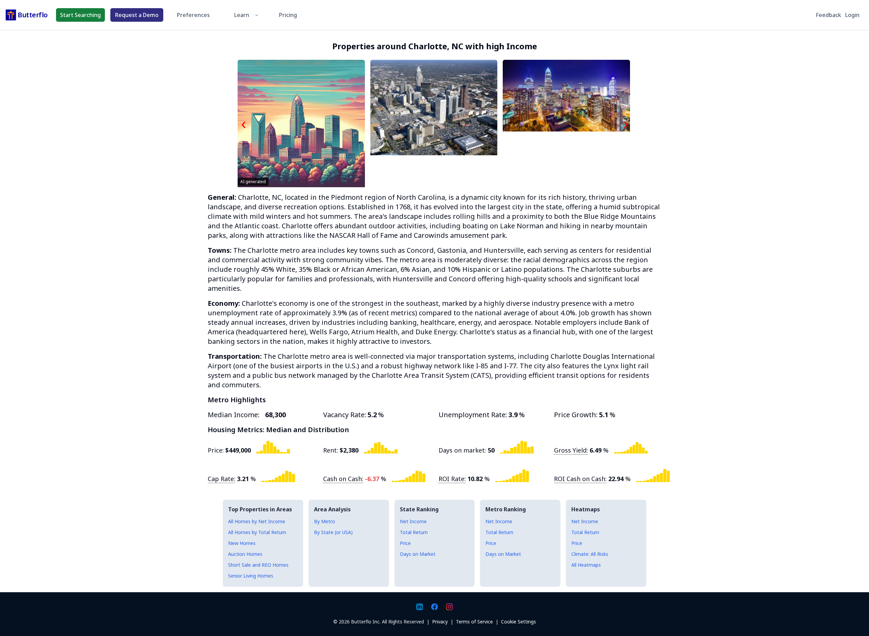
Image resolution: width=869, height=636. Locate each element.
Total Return (414, 532)
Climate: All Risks (589, 554)
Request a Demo (137, 15)
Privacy (440, 621)
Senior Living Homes (250, 575)
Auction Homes (245, 554)
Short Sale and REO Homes (258, 565)
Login (852, 15)
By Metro (324, 521)
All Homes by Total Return (257, 532)
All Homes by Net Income (256, 521)
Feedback (828, 15)
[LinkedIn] (419, 606)
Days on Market (418, 554)
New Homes (242, 543)
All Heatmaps (586, 565)
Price (405, 543)
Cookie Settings (518, 621)
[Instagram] (449, 606)
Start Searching (80, 15)
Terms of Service (474, 621)
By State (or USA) (333, 532)
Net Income (413, 521)
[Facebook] (434, 606)
